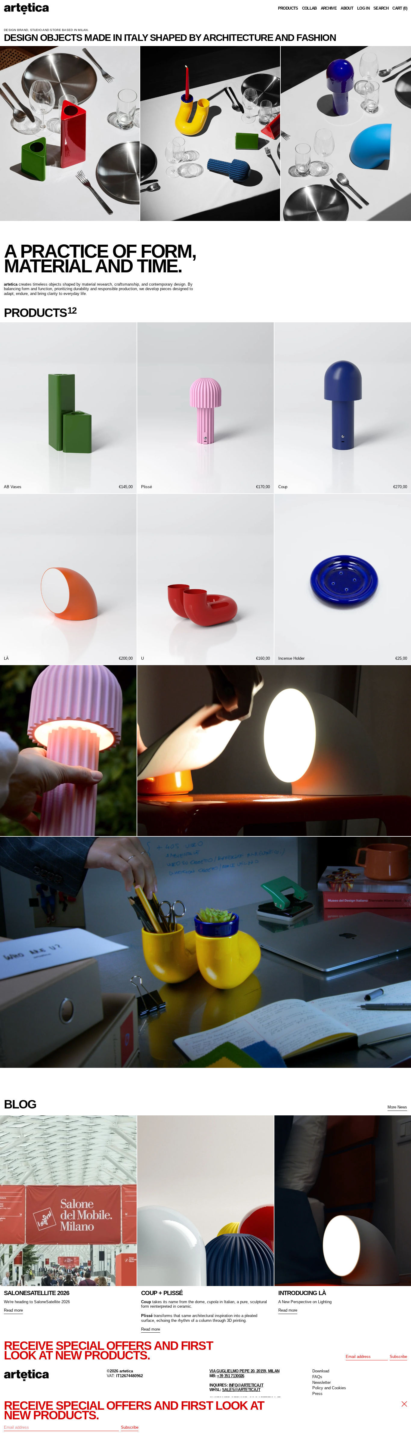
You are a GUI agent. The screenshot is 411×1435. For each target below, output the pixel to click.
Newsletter (321, 1382)
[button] (380, 8)
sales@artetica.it (241, 1389)
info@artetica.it (246, 1385)
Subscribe (398, 1356)
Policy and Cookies (329, 1388)
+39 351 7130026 (230, 1376)
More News (397, 1107)
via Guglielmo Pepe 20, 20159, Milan (244, 1371)
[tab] (6, 227)
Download (320, 1371)
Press (317, 1393)
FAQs (317, 1377)
